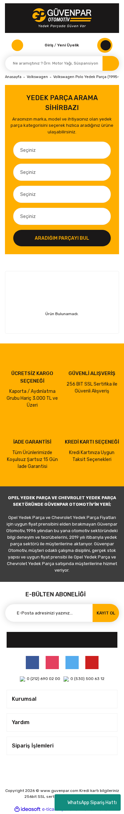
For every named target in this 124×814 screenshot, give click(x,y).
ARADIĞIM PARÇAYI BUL (62, 238)
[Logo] (62, 18)
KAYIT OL (106, 612)
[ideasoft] (27, 809)
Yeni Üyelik (68, 45)
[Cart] (104, 45)
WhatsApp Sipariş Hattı (92, 802)
